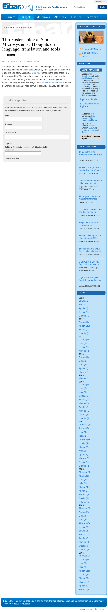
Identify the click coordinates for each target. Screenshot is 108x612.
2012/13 (92, 128)
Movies (95, 130)
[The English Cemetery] (91, 37)
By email (96, 120)
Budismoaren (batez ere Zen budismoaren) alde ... (91, 168)
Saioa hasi (100, 2)
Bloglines (36, 73)
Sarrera (10, 17)
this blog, (29, 69)
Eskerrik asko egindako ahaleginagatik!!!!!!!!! (90, 236)
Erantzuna (9, 133)
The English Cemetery (17, 27)
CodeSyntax (87, 76)
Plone (16, 603)
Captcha (8, 143)
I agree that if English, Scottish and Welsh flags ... (90, 280)
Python (26, 603)
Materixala (43, 17)
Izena (7, 115)
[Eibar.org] (18, 6)
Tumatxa (6, 79)
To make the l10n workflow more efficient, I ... (90, 154)
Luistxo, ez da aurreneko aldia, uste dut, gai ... (90, 181)
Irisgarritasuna (86, 609)
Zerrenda (92, 17)
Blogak (26, 17)
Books (84, 132)
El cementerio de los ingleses (90, 105)
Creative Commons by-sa (91, 137)
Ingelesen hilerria (88, 99)
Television (86, 130)
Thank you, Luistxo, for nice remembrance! (89, 197)
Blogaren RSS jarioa (91, 49)
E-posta (8, 124)
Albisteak (60, 17)
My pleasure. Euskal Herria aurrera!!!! (88, 223)
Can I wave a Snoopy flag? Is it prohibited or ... (90, 263)
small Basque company (53, 82)
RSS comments (87, 119)
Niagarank (86, 84)
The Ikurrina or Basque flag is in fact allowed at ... (91, 249)
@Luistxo (88, 78)
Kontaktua (99, 609)
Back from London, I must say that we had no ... (90, 210)
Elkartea (76, 17)
